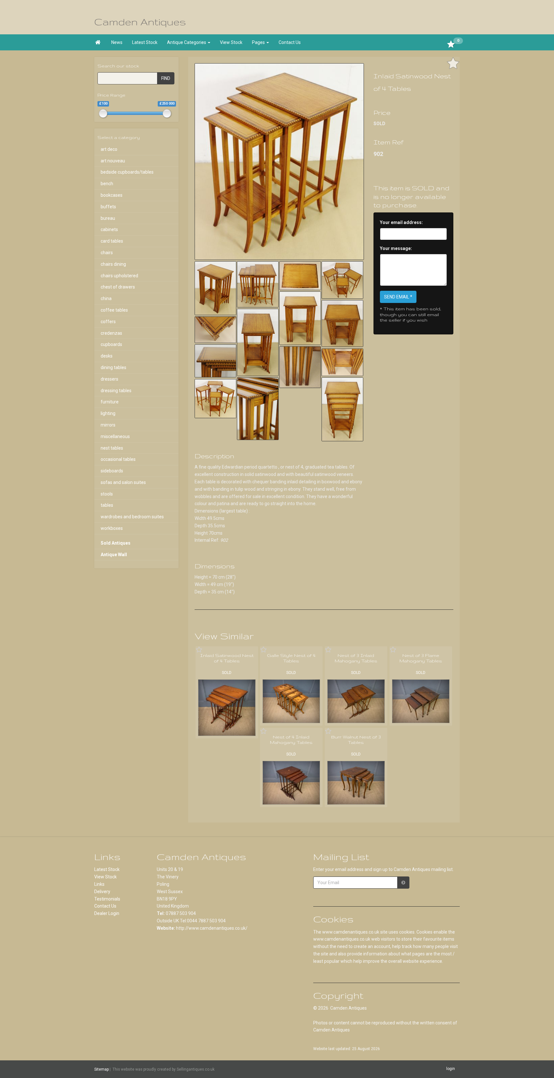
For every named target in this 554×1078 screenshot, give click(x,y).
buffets (108, 206)
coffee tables (114, 310)
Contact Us (290, 42)
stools (107, 493)
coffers (108, 321)
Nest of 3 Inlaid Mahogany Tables (356, 658)
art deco (109, 149)
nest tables (112, 448)
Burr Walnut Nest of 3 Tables (356, 739)
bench (107, 183)
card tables (112, 241)
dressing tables (116, 390)
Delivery (102, 891)
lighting (108, 413)
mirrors (108, 424)
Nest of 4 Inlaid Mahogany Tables (291, 739)
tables (107, 505)
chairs (107, 252)
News (116, 42)
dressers (109, 379)
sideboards (112, 470)
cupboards (111, 344)
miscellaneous (115, 436)
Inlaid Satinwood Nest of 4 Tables (227, 658)
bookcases (111, 195)
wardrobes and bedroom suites (132, 516)
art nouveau (113, 160)
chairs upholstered (119, 275)
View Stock (231, 42)
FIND (165, 78)
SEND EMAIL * (398, 296)
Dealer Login (106, 913)
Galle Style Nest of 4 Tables (291, 658)
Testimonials (107, 898)
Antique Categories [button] (187, 42)
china (106, 298)
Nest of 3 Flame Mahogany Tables (420, 658)
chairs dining (113, 264)
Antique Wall (114, 554)
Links (99, 884)
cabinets (109, 229)
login (450, 1069)
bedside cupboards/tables (127, 172)
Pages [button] (259, 42)
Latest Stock (144, 42)
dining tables (113, 367)
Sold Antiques (115, 543)
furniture (110, 401)
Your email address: (401, 222)
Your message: (396, 248)
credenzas (111, 333)
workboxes (112, 528)
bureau (108, 218)
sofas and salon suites (123, 482)
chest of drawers (118, 286)
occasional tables (118, 459)
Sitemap (101, 1069)
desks (107, 355)
